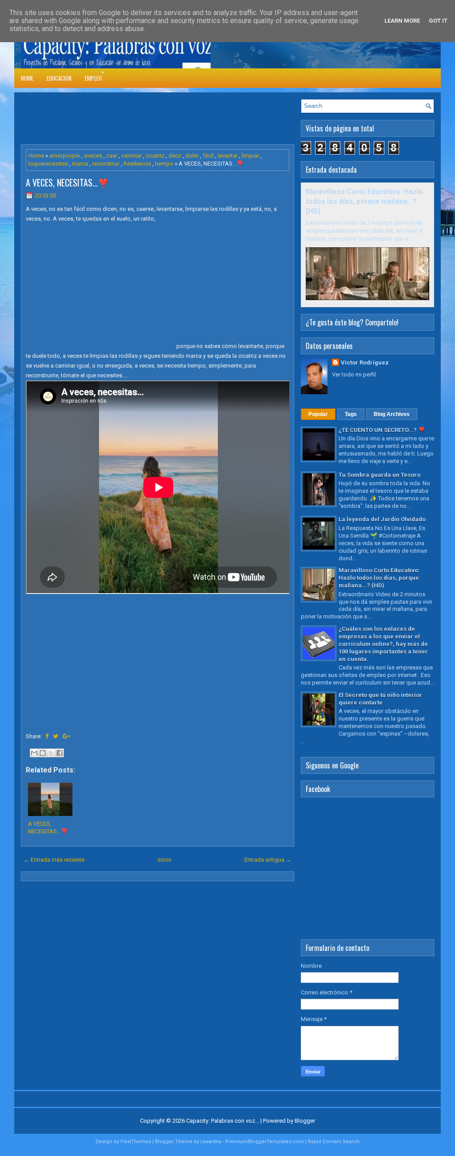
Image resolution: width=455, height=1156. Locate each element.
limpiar (250, 155)
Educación (59, 78)
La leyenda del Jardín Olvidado (382, 519)
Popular (318, 414)
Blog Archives (392, 414)
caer (111, 155)
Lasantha (210, 1141)
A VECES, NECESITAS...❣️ (67, 182)
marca (80, 163)
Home (27, 78)
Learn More (402, 20)
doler (192, 155)
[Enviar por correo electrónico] (34, 752)
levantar (228, 155)
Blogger (305, 1120)
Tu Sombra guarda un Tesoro (379, 474)
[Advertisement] (182, 119)
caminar (131, 155)
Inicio (165, 859)
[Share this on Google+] (66, 736)
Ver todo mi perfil (354, 374)
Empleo (93, 78)
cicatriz (155, 155)
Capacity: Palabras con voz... (222, 1120)
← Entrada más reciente (54, 859)
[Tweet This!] (55, 736)
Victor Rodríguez (365, 362)
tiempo (164, 163)
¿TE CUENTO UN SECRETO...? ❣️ (382, 430)
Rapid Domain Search (333, 1141)
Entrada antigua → (267, 859)
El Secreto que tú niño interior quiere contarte (380, 699)
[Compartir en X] (51, 752)
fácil (208, 155)
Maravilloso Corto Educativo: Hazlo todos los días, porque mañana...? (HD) (364, 201)
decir (174, 155)
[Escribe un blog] (42, 752)
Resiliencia (137, 163)
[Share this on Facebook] (47, 736)
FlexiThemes (135, 1141)
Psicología (122, 72)
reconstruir (106, 163)
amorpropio (64, 155)
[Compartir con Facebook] (59, 752)
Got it (438, 20)
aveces (93, 155)
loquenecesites (48, 163)
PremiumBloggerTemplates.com (264, 1141)
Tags (351, 414)
